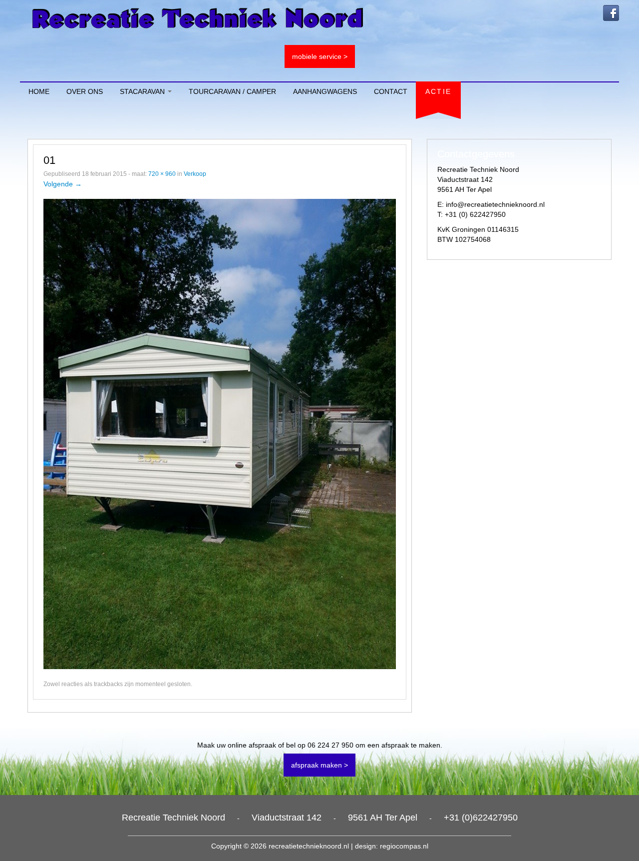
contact (390, 91)
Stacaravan (143, 91)
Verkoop (195, 173)
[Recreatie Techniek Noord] (197, 17)
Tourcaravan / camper (232, 91)
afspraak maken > (319, 765)
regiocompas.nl (404, 846)
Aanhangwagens (325, 91)
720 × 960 (162, 173)
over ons (84, 91)
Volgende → (62, 184)
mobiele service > (319, 56)
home (38, 91)
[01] (219, 433)
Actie (438, 91)
